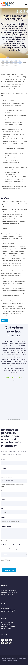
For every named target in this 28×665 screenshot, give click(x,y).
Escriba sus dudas (6, 526)
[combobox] (3, 481)
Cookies (14, 660)
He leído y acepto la (13, 544)
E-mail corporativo (5, 490)
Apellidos (3, 468)
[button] (8, 419)
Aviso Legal (22, 658)
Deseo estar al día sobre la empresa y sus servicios (11, 550)
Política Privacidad (6, 660)
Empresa (3, 499)
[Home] (8, 3)
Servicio (3, 517)
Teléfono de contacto (6, 477)
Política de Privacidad (18, 544)
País (2, 508)
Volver (4, 320)
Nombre (3, 459)
